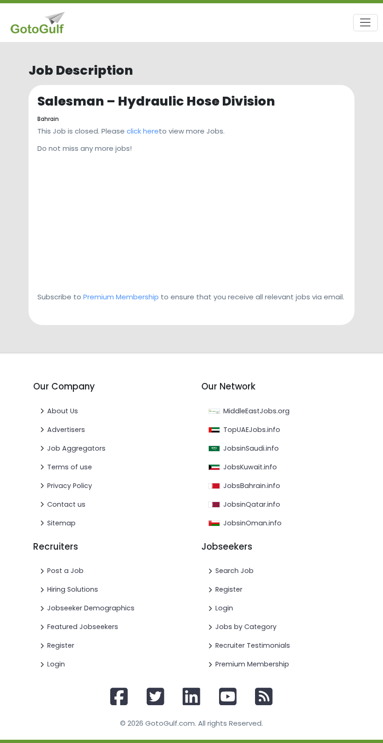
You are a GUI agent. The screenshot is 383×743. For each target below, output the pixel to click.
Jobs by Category (246, 626)
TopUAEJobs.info (251, 429)
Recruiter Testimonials (252, 645)
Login (56, 664)
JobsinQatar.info (251, 504)
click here (143, 131)
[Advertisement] (191, 219)
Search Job (234, 570)
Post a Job (65, 570)
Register (60, 645)
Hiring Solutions (72, 589)
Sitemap (61, 523)
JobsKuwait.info (250, 467)
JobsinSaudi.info (251, 448)
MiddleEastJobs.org (256, 411)
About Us (62, 411)
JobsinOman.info (252, 523)
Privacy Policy (69, 485)
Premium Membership (121, 297)
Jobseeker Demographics (91, 608)
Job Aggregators (76, 448)
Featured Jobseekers (82, 626)
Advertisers (66, 429)
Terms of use (69, 467)
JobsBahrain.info (251, 485)
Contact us (66, 504)
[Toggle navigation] (365, 23)
